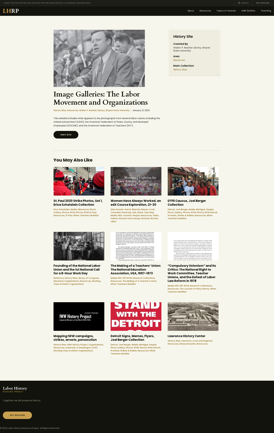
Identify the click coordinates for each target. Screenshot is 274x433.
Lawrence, (186, 340)
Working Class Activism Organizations (77, 282)
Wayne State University (117, 110)
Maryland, (59, 281)
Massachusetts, (188, 343)
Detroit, (172, 209)
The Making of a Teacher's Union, (140, 281)
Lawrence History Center (186, 336)
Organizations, (72, 281)
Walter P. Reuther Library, (92, 110)
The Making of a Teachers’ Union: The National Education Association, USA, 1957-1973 (136, 269)
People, (137, 215)
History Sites (180, 69)
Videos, (115, 218)
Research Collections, (144, 278)
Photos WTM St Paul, (86, 212)
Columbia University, (121, 212)
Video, (156, 215)
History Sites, (60, 110)
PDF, (120, 278)
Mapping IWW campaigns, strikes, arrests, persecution (75, 338)
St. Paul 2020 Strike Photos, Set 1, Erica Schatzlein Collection (78, 203)
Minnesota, (84, 209)
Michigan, (201, 209)
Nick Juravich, (125, 215)
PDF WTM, (127, 278)
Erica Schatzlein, (62, 209)
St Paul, (69, 215)
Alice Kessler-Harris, (121, 209)
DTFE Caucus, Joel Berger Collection (187, 203)
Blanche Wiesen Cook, (143, 209)
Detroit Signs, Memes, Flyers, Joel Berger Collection (132, 338)
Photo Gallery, (175, 212)
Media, (74, 209)
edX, (134, 212)
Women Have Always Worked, (134, 218)
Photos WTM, (69, 212)
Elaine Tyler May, (145, 212)
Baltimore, (59, 278)
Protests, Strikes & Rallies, (181, 215)
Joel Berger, (182, 209)
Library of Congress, (88, 278)
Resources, (73, 110)
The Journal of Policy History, (195, 288)
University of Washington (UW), (82, 347)
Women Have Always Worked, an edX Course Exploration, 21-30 (136, 203)
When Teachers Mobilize (86, 215)
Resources (179, 60)
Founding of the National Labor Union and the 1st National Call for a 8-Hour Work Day (77, 269)
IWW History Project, (77, 344)
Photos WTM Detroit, (207, 212)
